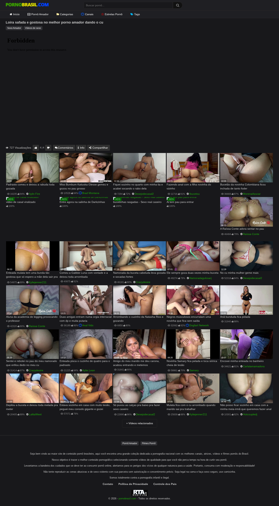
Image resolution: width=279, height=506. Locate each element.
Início (16, 14)
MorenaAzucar (252, 193)
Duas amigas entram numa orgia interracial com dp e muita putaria (86, 318)
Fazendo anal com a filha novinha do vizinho (189, 186)
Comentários (65, 147)
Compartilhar (100, 147)
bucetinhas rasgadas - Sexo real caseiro (137, 201)
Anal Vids (87, 325)
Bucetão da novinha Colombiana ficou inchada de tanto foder (243, 186)
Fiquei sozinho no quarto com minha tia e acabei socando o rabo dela (138, 186)
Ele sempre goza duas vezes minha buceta (192, 272)
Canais (89, 14)
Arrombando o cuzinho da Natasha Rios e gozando (138, 318)
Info (81, 147)
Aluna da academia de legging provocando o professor (32, 318)
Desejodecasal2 (144, 193)
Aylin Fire (34, 193)
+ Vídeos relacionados (139, 423)
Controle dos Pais (165, 484)
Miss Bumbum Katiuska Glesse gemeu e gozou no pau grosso (84, 186)
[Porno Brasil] (27, 5)
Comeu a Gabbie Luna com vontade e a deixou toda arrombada (84, 274)
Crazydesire (143, 282)
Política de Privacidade (133, 484)
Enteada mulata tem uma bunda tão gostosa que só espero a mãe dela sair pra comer (32, 275)
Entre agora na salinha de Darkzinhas (82, 201)
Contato (108, 484)
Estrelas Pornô (113, 14)
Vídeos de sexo (33, 28)
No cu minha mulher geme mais (239, 272)
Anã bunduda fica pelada (235, 316)
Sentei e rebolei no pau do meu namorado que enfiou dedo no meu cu (31, 362)
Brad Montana (90, 193)
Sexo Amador (14, 28)
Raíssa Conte (251, 234)
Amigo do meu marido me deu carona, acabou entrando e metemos (136, 362)
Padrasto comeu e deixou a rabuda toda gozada (30, 186)
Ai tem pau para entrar (180, 201)
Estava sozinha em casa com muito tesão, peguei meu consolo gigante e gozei (85, 407)
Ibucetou (194, 193)
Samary (194, 370)
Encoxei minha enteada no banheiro (242, 361)
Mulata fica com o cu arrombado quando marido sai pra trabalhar (191, 407)
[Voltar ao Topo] (266, 494)
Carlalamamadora (254, 366)
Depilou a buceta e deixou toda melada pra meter (32, 407)
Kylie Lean (88, 370)
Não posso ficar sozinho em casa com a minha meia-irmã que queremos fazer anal (245, 407)
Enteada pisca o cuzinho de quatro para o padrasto (85, 362)
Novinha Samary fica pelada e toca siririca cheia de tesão (192, 362)
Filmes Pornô (149, 443)
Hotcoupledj (250, 414)
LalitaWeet (35, 414)
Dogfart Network (199, 325)
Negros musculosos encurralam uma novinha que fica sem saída (189, 318)
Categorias (66, 14)
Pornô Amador (40, 14)
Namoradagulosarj (200, 278)
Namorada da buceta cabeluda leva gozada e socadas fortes (139, 274)
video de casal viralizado (20, 201)
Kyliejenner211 (37, 282)
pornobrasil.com (127, 498)
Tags (137, 14)
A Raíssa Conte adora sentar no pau (242, 228)
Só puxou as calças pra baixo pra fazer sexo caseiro (136, 407)
